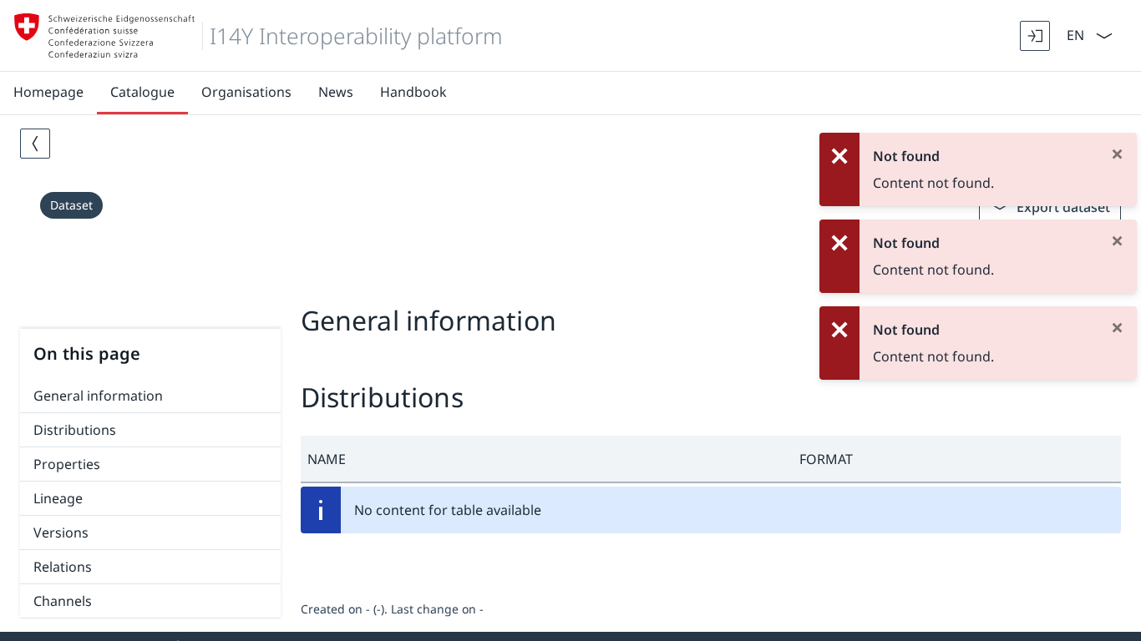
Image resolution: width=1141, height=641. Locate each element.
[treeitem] (150, 396)
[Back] (35, 144)
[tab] (570, 282)
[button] (547, 459)
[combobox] (1073, 34)
